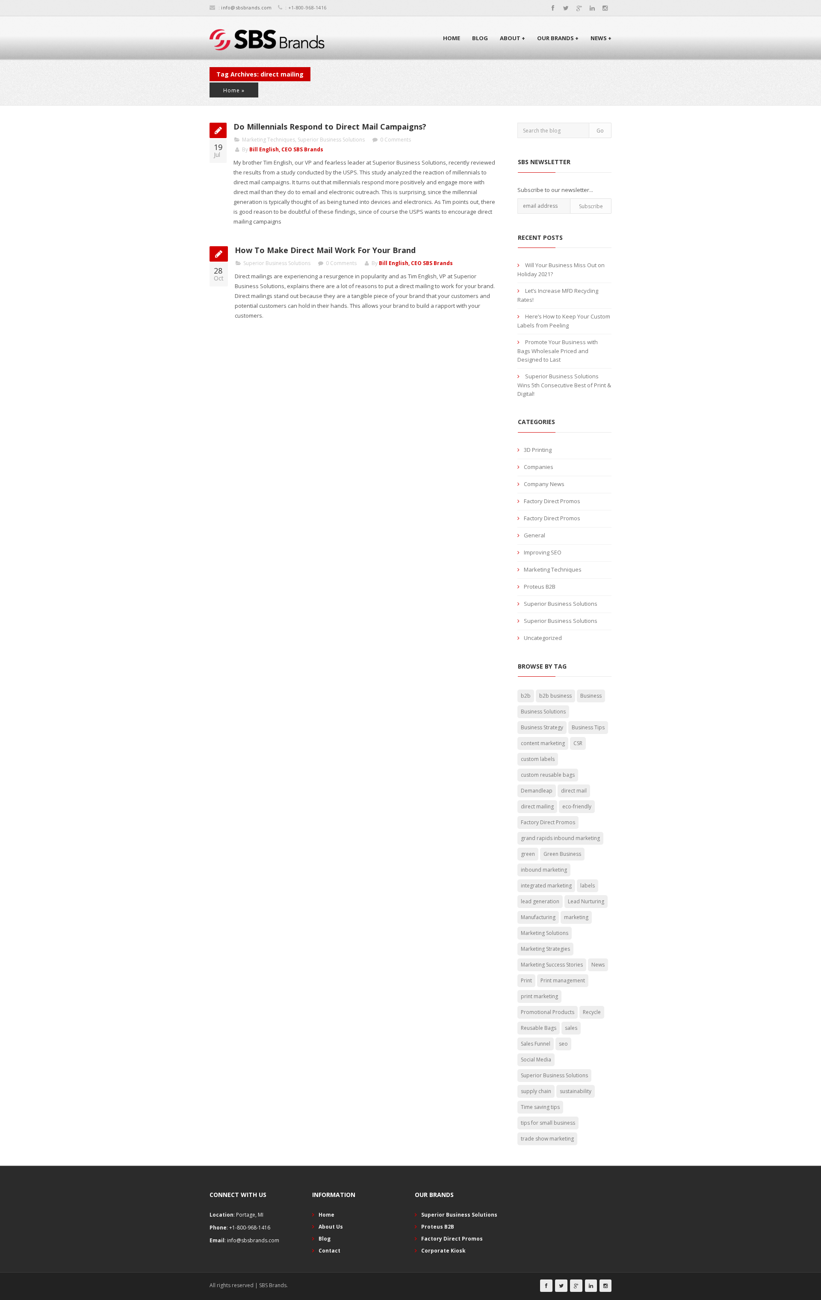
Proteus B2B (539, 586)
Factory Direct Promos (552, 501)
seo (563, 1043)
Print (526, 980)
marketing (576, 917)
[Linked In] (592, 8)
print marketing (539, 996)
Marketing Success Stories (552, 964)
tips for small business (548, 1122)
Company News (544, 484)
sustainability (575, 1091)
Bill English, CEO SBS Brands (286, 149)
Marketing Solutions (544, 933)
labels (587, 885)
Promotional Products (547, 1012)
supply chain (536, 1091)
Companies (538, 467)
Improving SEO (542, 552)
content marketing (543, 743)
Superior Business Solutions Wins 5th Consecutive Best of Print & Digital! (564, 385)
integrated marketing (546, 885)
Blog (480, 38)
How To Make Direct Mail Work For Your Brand (325, 250)
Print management (562, 980)
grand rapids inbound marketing (560, 838)
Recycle (592, 1012)
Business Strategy (542, 727)
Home (451, 38)
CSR (577, 743)
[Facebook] (552, 8)
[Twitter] (566, 8)
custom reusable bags (548, 774)
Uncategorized (543, 638)
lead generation (540, 901)
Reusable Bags (538, 1028)
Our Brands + (558, 38)
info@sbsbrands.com (246, 7)
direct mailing (537, 806)
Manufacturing (538, 917)
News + (601, 38)
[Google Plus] (579, 8)
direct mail (574, 790)
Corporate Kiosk (443, 1250)
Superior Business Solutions (331, 139)
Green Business (562, 854)
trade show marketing (547, 1138)
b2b (526, 695)
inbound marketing (544, 869)
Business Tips (588, 727)
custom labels (538, 759)
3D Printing (538, 450)
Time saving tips (540, 1107)
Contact (329, 1250)
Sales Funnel (535, 1043)
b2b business (555, 695)
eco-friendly (576, 806)
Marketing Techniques (268, 139)
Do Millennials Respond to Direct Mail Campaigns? (329, 126)
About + (512, 38)
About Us (331, 1226)
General (534, 535)
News (598, 964)
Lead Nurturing (586, 901)
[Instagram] (605, 8)
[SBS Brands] (267, 39)
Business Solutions (543, 711)
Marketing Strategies (545, 948)
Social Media (536, 1059)
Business (591, 695)
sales (571, 1028)
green (528, 854)
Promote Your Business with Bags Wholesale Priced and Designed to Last (557, 350)
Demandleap (536, 790)
